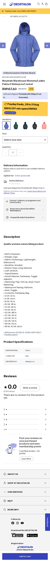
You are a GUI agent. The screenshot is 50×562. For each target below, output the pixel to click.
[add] (20, 152)
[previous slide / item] (3, 45)
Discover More (10, 113)
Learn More (26, 459)
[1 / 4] (25, 44)
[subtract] (5, 152)
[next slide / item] (47, 45)
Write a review (30, 388)
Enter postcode (22, 175)
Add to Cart (25, 556)
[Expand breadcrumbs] (4, 16)
